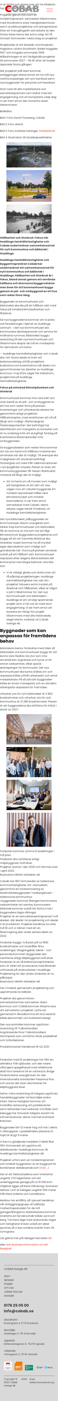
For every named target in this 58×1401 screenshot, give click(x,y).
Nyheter (9, 1280)
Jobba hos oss (13, 1292)
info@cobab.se (19, 1311)
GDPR (24, 1379)
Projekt (8, 1284)
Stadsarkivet (47, 131)
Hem (7, 1276)
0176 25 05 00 (16, 1305)
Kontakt (9, 1296)
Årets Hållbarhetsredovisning (41, 1381)
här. (49, 1238)
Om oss (9, 1288)
